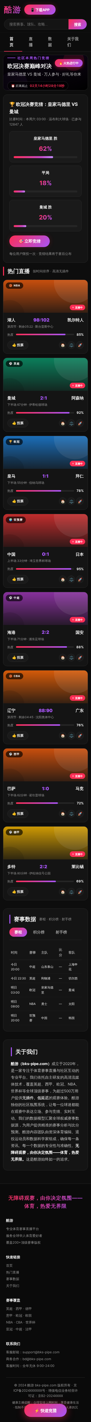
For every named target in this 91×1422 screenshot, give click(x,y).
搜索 (77, 24)
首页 (11, 41)
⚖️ (71, 345)
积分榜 (38, 932)
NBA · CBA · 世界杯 (20, 1322)
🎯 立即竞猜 (29, 241)
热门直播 (12, 1272)
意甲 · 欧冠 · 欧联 (19, 1315)
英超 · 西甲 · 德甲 (19, 1309)
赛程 (18, 932)
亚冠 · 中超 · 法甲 (19, 1329)
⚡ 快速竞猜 (45, 1410)
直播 (31, 41)
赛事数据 (12, 1279)
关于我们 (73, 41)
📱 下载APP (40, 10)
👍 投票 (18, 345)
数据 (50, 41)
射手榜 (61, 932)
